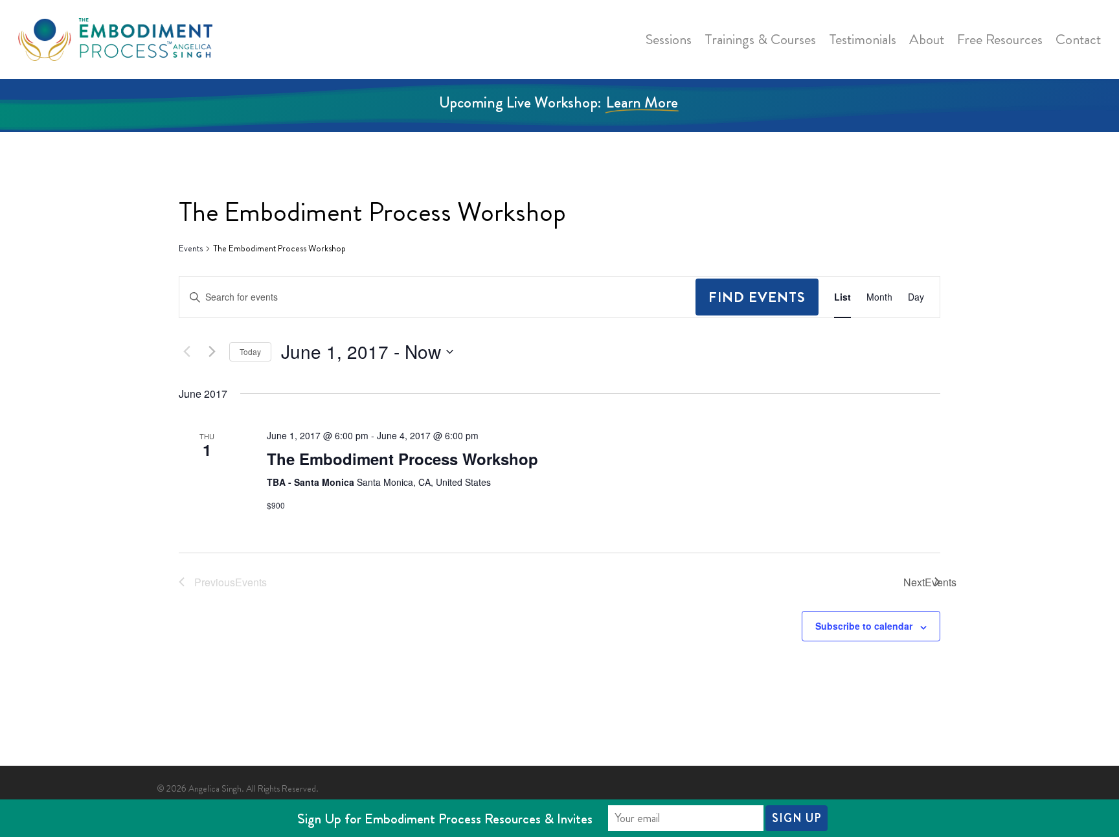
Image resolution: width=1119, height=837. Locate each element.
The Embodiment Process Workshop (402, 459)
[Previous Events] (186, 352)
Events (191, 248)
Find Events (757, 297)
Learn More (642, 102)
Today (250, 351)
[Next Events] (212, 352)
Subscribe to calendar (863, 625)
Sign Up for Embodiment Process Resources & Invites (445, 818)
